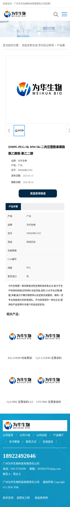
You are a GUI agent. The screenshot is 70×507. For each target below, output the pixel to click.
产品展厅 (58, 435)
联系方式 (31, 441)
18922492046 (19, 455)
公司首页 (8, 435)
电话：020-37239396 (14, 468)
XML (16, 487)
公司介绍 (25, 435)
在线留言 (48, 441)
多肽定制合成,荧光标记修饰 (38, 45)
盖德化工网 (23, 497)
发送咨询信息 (38, 193)
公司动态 (41, 435)
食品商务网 (41, 497)
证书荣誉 (14, 441)
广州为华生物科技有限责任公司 (21, 482)
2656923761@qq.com (49, 468)
